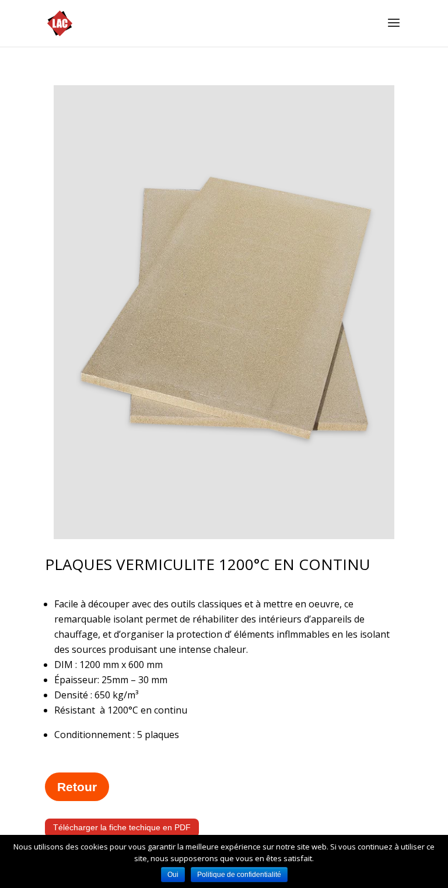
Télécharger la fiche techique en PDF (122, 827)
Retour (77, 786)
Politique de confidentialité (239, 874)
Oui (172, 874)
